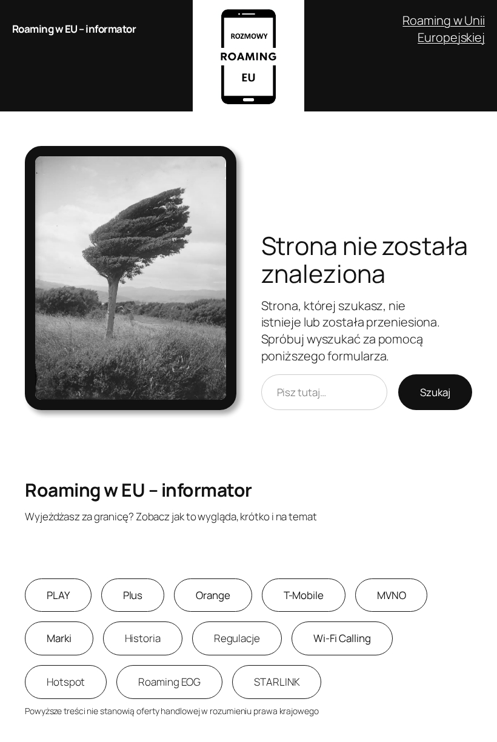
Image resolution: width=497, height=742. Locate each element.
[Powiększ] (221, 162)
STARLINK (276, 682)
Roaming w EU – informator (74, 29)
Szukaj (435, 392)
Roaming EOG (169, 682)
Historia (143, 638)
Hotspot (66, 682)
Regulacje (237, 638)
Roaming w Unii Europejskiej (443, 28)
